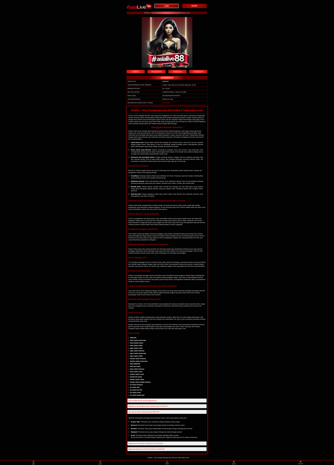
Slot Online (174, 133)
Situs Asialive (138, 304)
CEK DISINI (166, 103)
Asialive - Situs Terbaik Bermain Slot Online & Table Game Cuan (167, 13)
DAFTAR (234, 464)
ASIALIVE (165, 81)
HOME (33, 464)
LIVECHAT (300, 463)
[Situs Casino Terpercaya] (139, 6)
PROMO (167, 463)
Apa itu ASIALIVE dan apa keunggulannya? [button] (142, 400)
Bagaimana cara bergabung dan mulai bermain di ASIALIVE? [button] (148, 406)
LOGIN (100, 464)
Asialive (130, 115)
